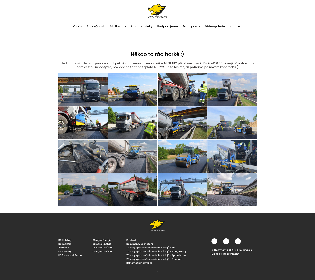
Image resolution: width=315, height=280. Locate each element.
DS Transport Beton (70, 255)
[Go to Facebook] (214, 241)
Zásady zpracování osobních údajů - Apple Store (156, 255)
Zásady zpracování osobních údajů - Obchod (153, 259)
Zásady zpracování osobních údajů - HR (150, 247)
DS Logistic (64, 244)
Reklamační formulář (139, 263)
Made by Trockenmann (225, 254)
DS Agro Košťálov (102, 247)
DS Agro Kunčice (102, 251)
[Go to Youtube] (238, 241)
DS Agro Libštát (101, 244)
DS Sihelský (64, 251)
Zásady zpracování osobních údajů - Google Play (156, 251)
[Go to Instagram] (226, 241)
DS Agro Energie (101, 240)
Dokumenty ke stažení (139, 244)
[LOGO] (157, 10)
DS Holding (64, 240)
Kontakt (131, 240)
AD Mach (63, 247)
